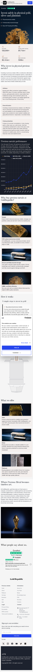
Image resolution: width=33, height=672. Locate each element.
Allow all (16, 347)
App (3, 602)
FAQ (18, 597)
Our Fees (19, 590)
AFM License (5, 611)
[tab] (16, 312)
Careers (19, 602)
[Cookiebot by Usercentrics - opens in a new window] (24, 318)
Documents (4, 609)
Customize (15, 352)
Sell (3, 599)
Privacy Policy (5, 607)
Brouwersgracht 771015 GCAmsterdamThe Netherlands (24, 610)
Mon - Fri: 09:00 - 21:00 (23, 617)
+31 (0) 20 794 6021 (24, 614)
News (18, 592)
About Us (19, 588)
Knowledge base (21, 595)
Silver (3, 590)
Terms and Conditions (7, 614)
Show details (24, 342)
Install (30, 2)
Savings (4, 595)
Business (4, 597)
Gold (3, 588)
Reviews (19, 599)
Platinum (4, 592)
